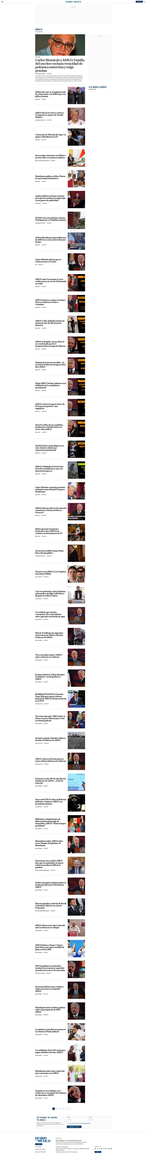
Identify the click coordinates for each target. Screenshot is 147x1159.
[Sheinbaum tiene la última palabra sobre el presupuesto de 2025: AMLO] (76, 1011)
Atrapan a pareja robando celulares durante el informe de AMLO (50, 739)
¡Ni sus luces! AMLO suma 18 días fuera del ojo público (49, 552)
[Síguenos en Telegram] (109, 1148)
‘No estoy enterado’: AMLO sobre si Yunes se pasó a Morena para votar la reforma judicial (50, 718)
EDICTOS (139, 1)
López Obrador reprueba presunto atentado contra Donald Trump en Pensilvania (50, 489)
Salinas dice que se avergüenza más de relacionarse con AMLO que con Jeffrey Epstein (50, 94)
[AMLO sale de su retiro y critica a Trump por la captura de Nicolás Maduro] (76, 116)
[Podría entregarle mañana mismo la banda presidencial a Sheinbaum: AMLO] (76, 886)
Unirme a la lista (74, 1126)
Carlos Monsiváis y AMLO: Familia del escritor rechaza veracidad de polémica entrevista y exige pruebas (59, 65)
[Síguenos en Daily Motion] (111, 1148)
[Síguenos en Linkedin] (105, 1148)
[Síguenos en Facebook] (97, 1148)
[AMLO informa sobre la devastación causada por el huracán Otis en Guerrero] (76, 511)
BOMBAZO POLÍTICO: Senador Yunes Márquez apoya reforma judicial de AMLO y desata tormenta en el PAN (50, 697)
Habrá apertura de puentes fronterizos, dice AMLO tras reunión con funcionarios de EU (49, 531)
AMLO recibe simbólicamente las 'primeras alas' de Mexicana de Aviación (49, 323)
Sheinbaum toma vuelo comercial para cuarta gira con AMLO (49, 1072)
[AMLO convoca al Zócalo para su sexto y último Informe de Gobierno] (76, 761)
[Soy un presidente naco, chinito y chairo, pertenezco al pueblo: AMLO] (76, 990)
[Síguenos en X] (99, 1148)
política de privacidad (85, 1123)
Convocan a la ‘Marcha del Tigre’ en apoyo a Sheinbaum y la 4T (50, 136)
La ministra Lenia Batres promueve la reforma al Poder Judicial (50, 1030)
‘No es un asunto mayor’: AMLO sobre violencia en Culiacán (48, 656)
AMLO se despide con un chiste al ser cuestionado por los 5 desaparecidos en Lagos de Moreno (50, 344)
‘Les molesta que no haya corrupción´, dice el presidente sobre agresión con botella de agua (50, 614)
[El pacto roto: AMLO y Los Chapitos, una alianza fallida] (76, 574)
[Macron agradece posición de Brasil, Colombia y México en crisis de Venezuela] (76, 907)
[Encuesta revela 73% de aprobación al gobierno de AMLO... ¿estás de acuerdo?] (76, 782)
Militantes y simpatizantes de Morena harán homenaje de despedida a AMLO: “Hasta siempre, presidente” (50, 822)
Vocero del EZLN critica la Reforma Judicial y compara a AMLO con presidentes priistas (50, 801)
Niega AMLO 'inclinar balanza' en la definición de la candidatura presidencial (50, 385)
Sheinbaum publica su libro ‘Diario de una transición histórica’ (50, 177)
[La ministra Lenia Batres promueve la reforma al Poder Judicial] (76, 1031)
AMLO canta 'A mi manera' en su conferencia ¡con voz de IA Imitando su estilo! (50, 281)
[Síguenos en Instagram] (95, 1148)
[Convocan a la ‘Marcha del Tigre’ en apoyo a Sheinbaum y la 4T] (76, 137)
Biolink (98, 1151)
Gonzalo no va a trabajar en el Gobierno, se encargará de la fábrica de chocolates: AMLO (50, 1093)
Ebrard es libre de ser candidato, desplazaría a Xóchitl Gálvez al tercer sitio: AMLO (49, 427)
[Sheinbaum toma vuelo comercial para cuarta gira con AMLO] (76, 1073)
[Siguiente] (70, 1109)
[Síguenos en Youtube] (101, 1148)
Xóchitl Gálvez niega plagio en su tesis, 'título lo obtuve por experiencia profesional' (49, 448)
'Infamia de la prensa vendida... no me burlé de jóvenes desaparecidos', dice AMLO (50, 364)
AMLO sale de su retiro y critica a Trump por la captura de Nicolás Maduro (49, 115)
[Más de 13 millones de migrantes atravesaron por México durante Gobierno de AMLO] (76, 636)
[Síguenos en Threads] (107, 1148)
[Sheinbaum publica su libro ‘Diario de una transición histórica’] (76, 178)
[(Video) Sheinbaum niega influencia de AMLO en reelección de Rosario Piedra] (76, 241)
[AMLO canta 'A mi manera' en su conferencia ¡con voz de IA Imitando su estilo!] (76, 282)
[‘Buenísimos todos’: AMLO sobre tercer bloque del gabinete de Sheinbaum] (76, 844)
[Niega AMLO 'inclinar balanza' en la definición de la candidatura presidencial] (76, 386)
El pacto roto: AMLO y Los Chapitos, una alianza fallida (50, 573)
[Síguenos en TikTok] (103, 1148)
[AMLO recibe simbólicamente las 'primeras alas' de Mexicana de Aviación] (76, 324)
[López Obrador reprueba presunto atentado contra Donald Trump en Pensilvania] (76, 490)
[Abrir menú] (2, 2)
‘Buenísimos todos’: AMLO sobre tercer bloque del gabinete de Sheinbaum (49, 843)
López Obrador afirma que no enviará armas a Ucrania (48, 260)
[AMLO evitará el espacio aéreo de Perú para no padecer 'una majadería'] (76, 407)
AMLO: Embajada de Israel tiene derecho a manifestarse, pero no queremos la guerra (49, 469)
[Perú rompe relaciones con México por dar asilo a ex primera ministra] (76, 158)
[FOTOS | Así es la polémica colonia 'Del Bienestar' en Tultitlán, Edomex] (76, 220)
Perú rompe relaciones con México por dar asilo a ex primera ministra (50, 156)
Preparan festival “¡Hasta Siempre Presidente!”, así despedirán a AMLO (50, 677)
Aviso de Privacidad (40, 1152)
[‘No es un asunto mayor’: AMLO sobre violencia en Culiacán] (76, 657)
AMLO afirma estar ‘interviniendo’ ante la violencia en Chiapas (50, 926)
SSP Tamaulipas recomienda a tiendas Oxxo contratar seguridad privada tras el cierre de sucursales (50, 968)
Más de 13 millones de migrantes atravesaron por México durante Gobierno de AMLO (49, 635)
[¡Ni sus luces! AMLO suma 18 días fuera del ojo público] (76, 553)
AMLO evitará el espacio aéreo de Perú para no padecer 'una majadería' (50, 406)
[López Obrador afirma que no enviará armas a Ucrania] (76, 262)
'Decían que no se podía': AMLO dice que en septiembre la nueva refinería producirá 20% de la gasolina (49, 864)
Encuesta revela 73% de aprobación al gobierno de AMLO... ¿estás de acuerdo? (50, 781)
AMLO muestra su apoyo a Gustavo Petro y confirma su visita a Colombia (50, 302)
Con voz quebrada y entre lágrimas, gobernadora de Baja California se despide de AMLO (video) (50, 593)
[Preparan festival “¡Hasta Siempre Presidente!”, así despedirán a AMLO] (76, 678)
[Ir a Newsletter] (144, 2)
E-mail (90, 1117)
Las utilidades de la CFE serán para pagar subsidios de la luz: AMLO (50, 1051)
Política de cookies (40, 1149)
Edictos (39, 1144)
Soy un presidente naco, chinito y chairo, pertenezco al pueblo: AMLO (49, 989)
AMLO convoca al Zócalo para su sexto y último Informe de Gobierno (50, 760)
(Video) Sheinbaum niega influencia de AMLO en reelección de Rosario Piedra (50, 240)
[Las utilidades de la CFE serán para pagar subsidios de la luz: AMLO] (76, 1052)
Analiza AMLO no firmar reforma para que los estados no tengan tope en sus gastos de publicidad (50, 198)
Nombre (68, 1117)
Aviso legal (38, 1146)
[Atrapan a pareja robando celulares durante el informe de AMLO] (76, 740)
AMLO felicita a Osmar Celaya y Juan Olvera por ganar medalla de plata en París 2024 (49, 947)
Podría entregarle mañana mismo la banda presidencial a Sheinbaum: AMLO (50, 885)
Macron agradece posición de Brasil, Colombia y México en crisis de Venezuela (51, 905)
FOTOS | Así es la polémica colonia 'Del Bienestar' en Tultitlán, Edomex (50, 219)
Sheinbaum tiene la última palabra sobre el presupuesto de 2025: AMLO (50, 1010)
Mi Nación (37, 57)
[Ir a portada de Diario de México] (42, 1139)
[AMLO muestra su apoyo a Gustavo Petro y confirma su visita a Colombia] (76, 303)
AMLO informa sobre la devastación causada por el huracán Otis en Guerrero (50, 510)
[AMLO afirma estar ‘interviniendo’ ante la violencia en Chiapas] (76, 927)
